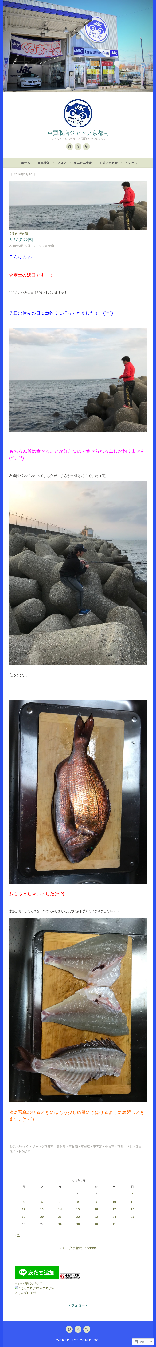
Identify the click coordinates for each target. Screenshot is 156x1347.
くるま (13, 233)
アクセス (131, 162)
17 (114, 1209)
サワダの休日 (22, 239)
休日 (139, 1146)
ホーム (25, 162)
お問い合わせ (108, 162)
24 (114, 1216)
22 (78, 1216)
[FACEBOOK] (69, 1329)
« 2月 (18, 1235)
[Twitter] (78, 147)
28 (60, 1224)
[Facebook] (70, 147)
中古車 (109, 1146)
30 (96, 1224)
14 (60, 1209)
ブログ (61, 162)
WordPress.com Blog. (78, 1340)
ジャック (23, 1146)
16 (96, 1209)
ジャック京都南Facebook (78, 1248)
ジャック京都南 (43, 245)
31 (114, 1224)
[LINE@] (86, 147)
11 (132, 1202)
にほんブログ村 (25, 1293)
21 (60, 1216)
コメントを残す (19, 1151)
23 (96, 1216)
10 (114, 1202)
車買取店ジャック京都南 (78, 133)
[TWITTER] (78, 1329)
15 (78, 1209)
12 (23, 1209)
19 (23, 1216)
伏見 (130, 1146)
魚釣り (61, 1146)
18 (132, 1209)
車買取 (85, 1146)
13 (42, 1209)
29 (78, 1224)
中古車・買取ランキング (28, 1283)
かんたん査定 (83, 162)
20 (42, 1216)
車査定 (97, 1146)
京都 (120, 1146)
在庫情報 (44, 162)
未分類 (23, 233)
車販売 (73, 1146)
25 (132, 1216)
